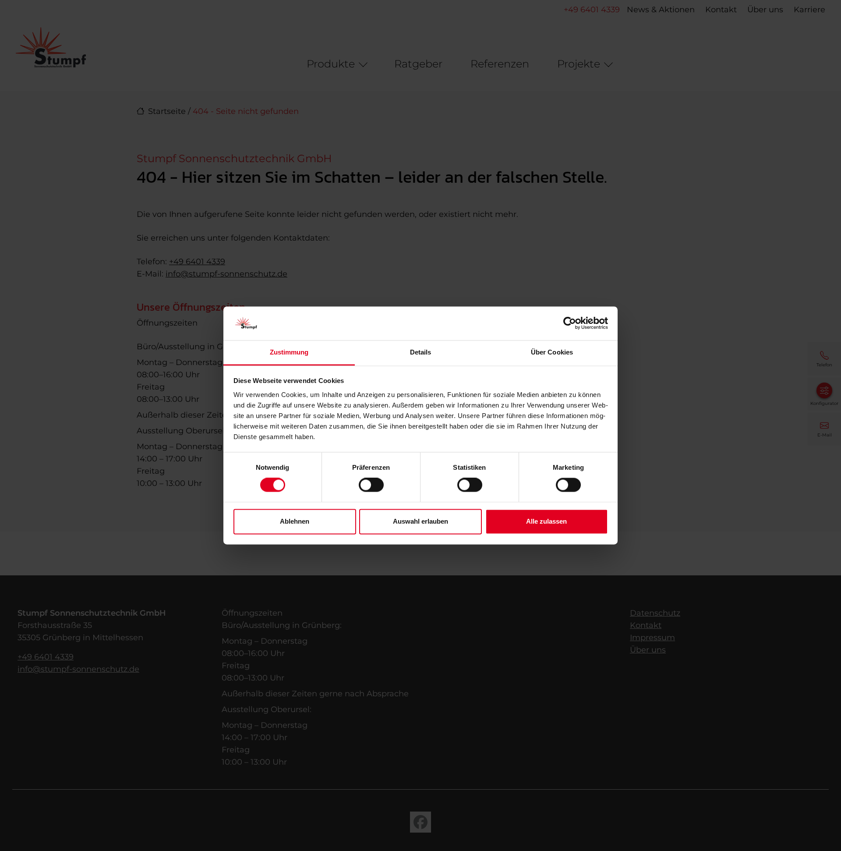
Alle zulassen (546, 521)
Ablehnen (294, 521)
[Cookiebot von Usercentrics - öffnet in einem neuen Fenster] (569, 323)
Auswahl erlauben (420, 521)
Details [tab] (420, 352)
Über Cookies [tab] (552, 352)
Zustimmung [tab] (289, 352)
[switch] (371, 485)
